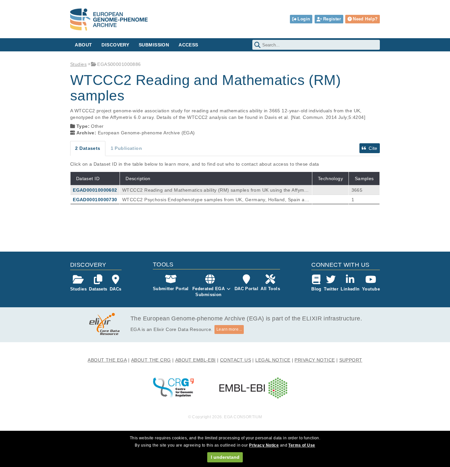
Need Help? (365, 18)
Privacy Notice (264, 445)
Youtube (371, 289)
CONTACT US (235, 360)
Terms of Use (301, 445)
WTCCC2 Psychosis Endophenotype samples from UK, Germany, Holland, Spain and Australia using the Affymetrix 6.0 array (214, 200)
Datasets (98, 289)
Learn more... (229, 329)
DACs (116, 289)
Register (332, 18)
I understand (225, 457)
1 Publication (126, 148)
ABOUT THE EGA (107, 360)
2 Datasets (87, 148)
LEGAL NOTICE (272, 360)
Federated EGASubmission (208, 291)
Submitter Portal (171, 288)
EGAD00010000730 (95, 199)
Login (303, 18)
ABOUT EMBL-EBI (195, 360)
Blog (316, 289)
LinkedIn (350, 289)
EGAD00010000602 (95, 190)
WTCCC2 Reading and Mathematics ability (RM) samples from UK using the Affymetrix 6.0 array (215, 190)
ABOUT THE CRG (151, 360)
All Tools (270, 288)
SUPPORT (350, 360)
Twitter (331, 289)
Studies (78, 64)
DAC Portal (246, 288)
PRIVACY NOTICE (315, 360)
